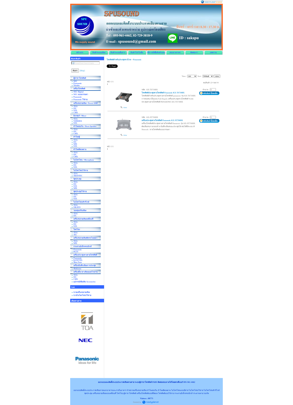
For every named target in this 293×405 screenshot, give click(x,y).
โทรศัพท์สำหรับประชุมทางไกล (119, 60)
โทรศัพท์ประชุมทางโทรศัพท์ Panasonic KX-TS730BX (163, 93)
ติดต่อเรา (194, 52)
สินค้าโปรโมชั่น (137, 52)
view (124, 107)
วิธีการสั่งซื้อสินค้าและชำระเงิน (156, 53)
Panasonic (137, 60)
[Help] (82, 71)
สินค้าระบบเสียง (98, 52)
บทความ (213, 52)
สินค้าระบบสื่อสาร (118, 52)
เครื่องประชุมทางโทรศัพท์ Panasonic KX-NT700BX (162, 120)
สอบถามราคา (175, 52)
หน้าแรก (79, 52)
